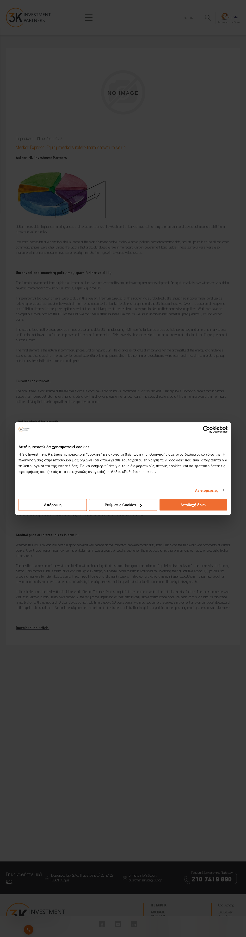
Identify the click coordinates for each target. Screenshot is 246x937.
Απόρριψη (53, 505)
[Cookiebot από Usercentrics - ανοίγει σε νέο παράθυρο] (206, 429)
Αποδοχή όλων (193, 505)
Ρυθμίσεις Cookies (120, 505)
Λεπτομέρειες (206, 490)
